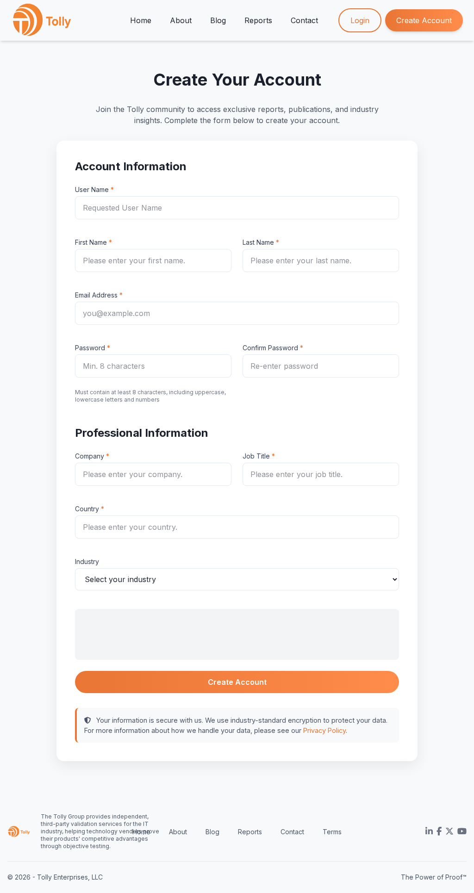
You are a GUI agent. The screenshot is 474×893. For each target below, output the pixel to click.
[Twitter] (449, 831)
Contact (304, 20)
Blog (218, 20)
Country (87, 509)
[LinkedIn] (429, 831)
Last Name (258, 242)
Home (140, 20)
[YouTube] (462, 831)
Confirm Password (270, 348)
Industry (87, 561)
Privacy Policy (324, 730)
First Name (91, 242)
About (181, 20)
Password (90, 348)
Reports (258, 20)
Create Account (424, 20)
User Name (92, 189)
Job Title (256, 456)
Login (359, 20)
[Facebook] (439, 831)
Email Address (96, 295)
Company (89, 456)
